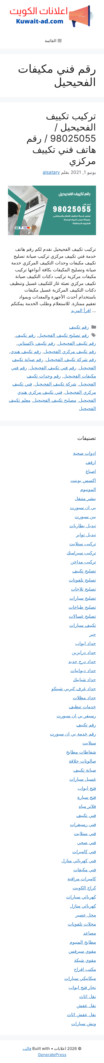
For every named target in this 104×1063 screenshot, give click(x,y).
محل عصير (85, 915)
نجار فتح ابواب (82, 987)
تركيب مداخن (83, 562)
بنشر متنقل (85, 498)
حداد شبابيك (84, 679)
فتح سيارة (86, 797)
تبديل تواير (86, 534)
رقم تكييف (79, 327)
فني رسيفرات (83, 824)
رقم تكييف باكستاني (36, 343)
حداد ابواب (85, 643)
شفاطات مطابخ (81, 752)
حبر (92, 634)
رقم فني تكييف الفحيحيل (53, 367)
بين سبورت (85, 516)
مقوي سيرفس (82, 951)
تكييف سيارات (82, 625)
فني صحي (86, 842)
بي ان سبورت (83, 507)
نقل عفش (86, 1005)
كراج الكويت (84, 887)
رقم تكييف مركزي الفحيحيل (70, 351)
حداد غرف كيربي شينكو (73, 688)
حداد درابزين (84, 652)
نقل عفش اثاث (81, 1014)
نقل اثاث (87, 996)
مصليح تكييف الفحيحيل (54, 400)
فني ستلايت (85, 833)
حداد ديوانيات (83, 670)
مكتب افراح (85, 969)
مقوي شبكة (85, 960)
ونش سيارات (83, 1023)
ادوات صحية (84, 453)
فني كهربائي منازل (78, 860)
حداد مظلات (84, 697)
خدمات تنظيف (82, 706)
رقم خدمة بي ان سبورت (73, 734)
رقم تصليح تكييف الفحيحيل (63, 335)
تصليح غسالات (82, 616)
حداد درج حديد (82, 661)
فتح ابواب (87, 788)
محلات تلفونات (82, 924)
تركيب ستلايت (82, 543)
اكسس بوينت (83, 480)
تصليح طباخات (82, 607)
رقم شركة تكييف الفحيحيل (71, 359)
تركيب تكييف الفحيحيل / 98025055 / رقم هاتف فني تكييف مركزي (61, 138)
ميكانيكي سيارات (80, 978)
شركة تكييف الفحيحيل (55, 384)
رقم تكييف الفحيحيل (77, 343)
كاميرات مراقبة (81, 878)
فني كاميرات (84, 851)
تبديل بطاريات (82, 525)
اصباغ (91, 471)
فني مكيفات (84, 869)
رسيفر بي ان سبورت (76, 715)
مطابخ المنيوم (83, 942)
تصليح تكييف (84, 571)
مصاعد (89, 933)
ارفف (91, 462)
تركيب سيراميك (81, 552)
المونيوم (88, 489)
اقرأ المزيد (81, 310)
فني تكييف (86, 815)
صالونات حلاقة (82, 761)
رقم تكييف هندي (25, 351)
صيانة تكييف (84, 770)
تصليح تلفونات (82, 580)
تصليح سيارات (82, 598)
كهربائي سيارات (81, 897)
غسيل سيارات (82, 779)
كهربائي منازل (83, 906)
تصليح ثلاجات (83, 589)
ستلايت (89, 743)
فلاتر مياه (87, 806)
